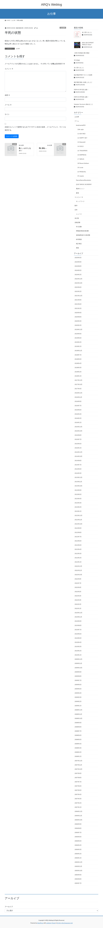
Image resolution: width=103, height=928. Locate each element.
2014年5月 (78, 469)
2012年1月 (78, 562)
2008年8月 (78, 727)
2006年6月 (78, 837)
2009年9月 (78, 672)
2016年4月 (78, 414)
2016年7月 (78, 405)
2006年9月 (78, 824)
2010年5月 (78, 638)
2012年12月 (78, 515)
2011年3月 (78, 600)
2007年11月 (78, 765)
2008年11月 (78, 714)
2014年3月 (78, 473)
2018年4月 (78, 363)
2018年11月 (78, 350)
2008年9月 (78, 722)
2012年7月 (78, 536)
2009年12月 (78, 659)
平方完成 (77, 60)
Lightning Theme (50, 923)
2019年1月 (78, 346)
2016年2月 (78, 418)
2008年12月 (78, 710)
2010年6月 (78, 634)
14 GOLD (80, 146)
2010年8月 (78, 625)
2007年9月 (78, 773)
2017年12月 (78, 380)
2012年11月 (78, 519)
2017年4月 (78, 388)
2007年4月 (78, 794)
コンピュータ (79, 197)
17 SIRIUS (80, 159)
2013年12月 (78, 477)
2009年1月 (78, 705)
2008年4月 (78, 744)
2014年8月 (78, 460)
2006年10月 (78, 820)
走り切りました (87, 32)
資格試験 (77, 222)
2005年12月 (78, 862)
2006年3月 (78, 849)
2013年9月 (78, 490)
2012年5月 (78, 545)
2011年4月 (78, 596)
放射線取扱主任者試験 (83, 235)
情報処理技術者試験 (82, 231)
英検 (77, 248)
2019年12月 (78, 329)
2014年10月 (78, 456)
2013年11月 (78, 481)
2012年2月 (78, 558)
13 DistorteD (81, 142)
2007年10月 (78, 769)
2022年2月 (78, 291)
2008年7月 (78, 731)
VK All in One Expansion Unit (65, 923)
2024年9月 (78, 262)
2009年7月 (78, 680)
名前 (7, 95)
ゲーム (77, 121)
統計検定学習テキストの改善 (83, 75)
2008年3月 (78, 748)
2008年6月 (78, 735)
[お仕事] (11, 147)
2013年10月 (78, 486)
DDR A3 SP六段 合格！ (81, 89)
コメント (9, 69)
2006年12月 (78, 811)
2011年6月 (78, 587)
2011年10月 (78, 574)
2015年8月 (78, 435)
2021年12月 (78, 295)
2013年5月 (78, 494)
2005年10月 (78, 870)
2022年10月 (78, 283)
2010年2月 (78, 651)
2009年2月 (78, 701)
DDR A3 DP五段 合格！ (81, 97)
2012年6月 (78, 541)
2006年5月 (78, 841)
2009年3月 (78, 697)
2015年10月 (78, 431)
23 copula (80, 176)
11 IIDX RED (81, 133)
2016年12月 (78, 393)
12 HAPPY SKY (82, 138)
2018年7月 (78, 355)
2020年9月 (78, 312)
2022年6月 (78, 287)
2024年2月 (78, 274)
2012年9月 (78, 528)
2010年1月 (78, 655)
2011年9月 (78, 579)
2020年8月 (78, 317)
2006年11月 (78, 815)
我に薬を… (43, 148)
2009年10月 (78, 668)
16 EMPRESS (81, 155)
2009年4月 (78, 693)
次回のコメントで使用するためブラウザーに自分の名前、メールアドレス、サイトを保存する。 (35, 128)
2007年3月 (78, 798)
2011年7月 (78, 583)
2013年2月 (78, 507)
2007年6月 (78, 786)
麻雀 (77, 193)
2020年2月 (78, 325)
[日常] (60, 147)
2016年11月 (78, 397)
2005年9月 (78, 875)
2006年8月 (78, 828)
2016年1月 (78, 422)
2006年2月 (78, 853)
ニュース (79, 214)
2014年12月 (78, 452)
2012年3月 (78, 553)
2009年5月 (78, 689)
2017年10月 (78, 384)
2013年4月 (78, 498)
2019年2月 (78, 342)
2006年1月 (78, 858)
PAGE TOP (98, 898)
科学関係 (79, 239)
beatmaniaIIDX (80, 125)
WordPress (40, 923)
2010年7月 (78, 629)
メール (8, 105)
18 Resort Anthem (83, 163)
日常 (76, 210)
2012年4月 (78, 549)
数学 (76, 205)
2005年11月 (78, 866)
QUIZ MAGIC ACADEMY (84, 184)
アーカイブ (9, 907)
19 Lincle (80, 167)
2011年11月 (78, 570)
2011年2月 (78, 604)
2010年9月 (78, 621)
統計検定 (79, 243)
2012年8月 (78, 532)
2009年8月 (78, 676)
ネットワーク (80, 201)
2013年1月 (78, 511)
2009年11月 (78, 663)
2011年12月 (78, 566)
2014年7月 (78, 465)
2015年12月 (78, 426)
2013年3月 (78, 503)
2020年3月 (78, 321)
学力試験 (79, 226)
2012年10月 (78, 524)
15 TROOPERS (82, 150)
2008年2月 (78, 752)
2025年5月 (78, 257)
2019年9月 (78, 334)
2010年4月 (78, 642)
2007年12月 (78, 761)
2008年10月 (78, 718)
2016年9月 (78, 401)
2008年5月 (78, 739)
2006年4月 (78, 845)
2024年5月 (78, 270)
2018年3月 (78, 367)
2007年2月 (78, 803)
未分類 (77, 218)
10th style (80, 129)
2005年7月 (78, 883)
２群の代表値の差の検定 (81, 53)
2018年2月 (78, 372)
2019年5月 (78, 338)
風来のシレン (80, 188)
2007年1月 (78, 807)
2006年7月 (78, 832)
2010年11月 (78, 617)
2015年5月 (78, 443)
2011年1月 (78, 608)
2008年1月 (78, 756)
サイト (7, 114)
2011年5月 (78, 591)
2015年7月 (78, 439)
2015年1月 (78, 448)
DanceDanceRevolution (83, 180)
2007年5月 (78, 790)
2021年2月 (78, 308)
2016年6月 (78, 410)
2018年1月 (78, 376)
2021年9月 (78, 300)
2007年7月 (78, 782)
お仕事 (63, 28)
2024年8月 (78, 266)
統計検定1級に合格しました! (83, 82)
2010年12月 (78, 612)
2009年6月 (78, 684)
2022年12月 (78, 279)
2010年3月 (78, 646)
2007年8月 (78, 777)
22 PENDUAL (81, 172)
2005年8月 (78, 879)
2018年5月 (78, 359)
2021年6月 (78, 304)
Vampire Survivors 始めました (83, 104)
